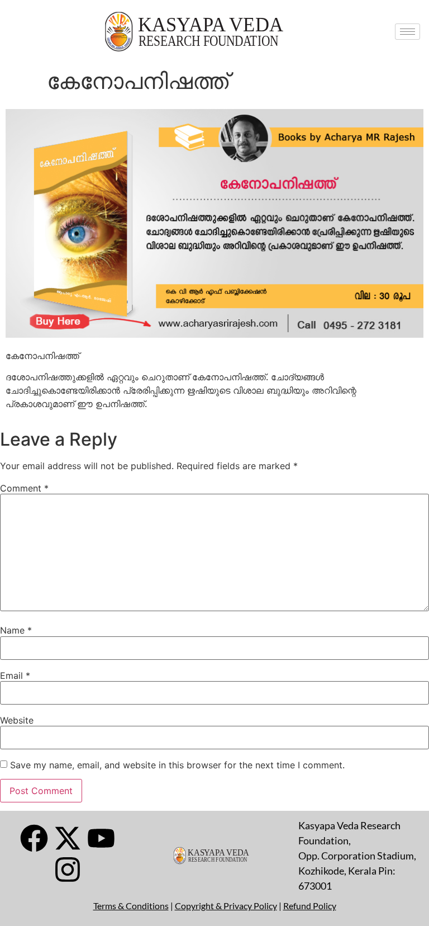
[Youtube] (101, 838)
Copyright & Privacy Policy (226, 905)
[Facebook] (34, 838)
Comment (24, 488)
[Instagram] (68, 870)
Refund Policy (309, 905)
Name (16, 630)
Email (15, 675)
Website (17, 720)
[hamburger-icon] (407, 31)
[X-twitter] (68, 838)
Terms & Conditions (131, 905)
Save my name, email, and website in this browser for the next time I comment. (177, 764)
